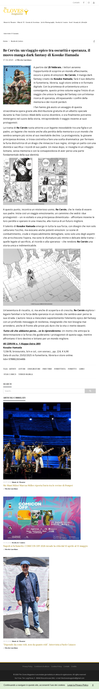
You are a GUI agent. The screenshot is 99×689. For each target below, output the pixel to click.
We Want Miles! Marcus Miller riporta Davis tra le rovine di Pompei (38, 485)
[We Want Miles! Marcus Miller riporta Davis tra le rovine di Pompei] (49, 440)
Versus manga (25, 374)
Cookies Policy (56, 666)
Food (70, 22)
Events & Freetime (33, 22)
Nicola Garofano (11, 489)
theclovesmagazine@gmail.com (72, 678)
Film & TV (21, 22)
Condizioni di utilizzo (41, 666)
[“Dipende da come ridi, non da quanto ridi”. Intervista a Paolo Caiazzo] (49, 597)
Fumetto (72, 369)
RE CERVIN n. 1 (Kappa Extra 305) (21, 343)
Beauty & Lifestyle (80, 22)
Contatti (76, 2)
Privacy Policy (27, 666)
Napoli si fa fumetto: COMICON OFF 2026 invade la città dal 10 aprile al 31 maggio (45, 546)
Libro (82, 369)
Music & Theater (10, 22)
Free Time (47, 369)
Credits (73, 666)
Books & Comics (62, 22)
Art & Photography (48, 22)
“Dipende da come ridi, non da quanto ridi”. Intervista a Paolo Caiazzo (39, 644)
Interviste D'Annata (11, 34)
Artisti (12, 369)
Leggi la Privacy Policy (77, 685)
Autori (21, 369)
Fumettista (60, 369)
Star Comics (10, 374)
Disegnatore (34, 369)
